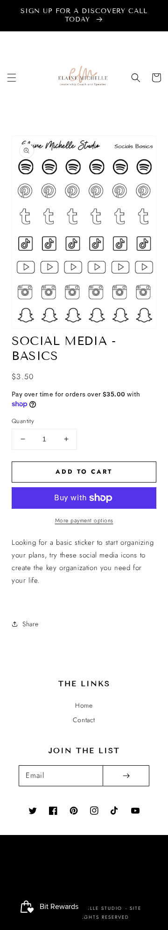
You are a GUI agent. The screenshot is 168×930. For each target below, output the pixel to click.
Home (83, 705)
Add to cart (84, 471)
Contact (84, 720)
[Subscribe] (126, 775)
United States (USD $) (78, 872)
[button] (11, 77)
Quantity (23, 421)
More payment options (84, 520)
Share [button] (30, 624)
